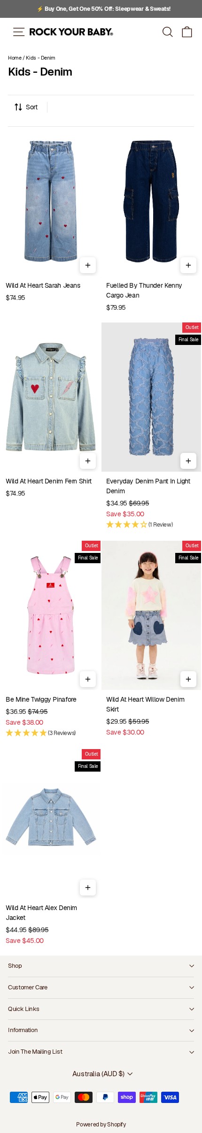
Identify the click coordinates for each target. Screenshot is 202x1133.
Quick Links (23, 1009)
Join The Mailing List (35, 1052)
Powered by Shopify (100, 1124)
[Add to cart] (88, 265)
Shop (15, 966)
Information (23, 1030)
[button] (187, 31)
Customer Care (27, 987)
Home (15, 57)
